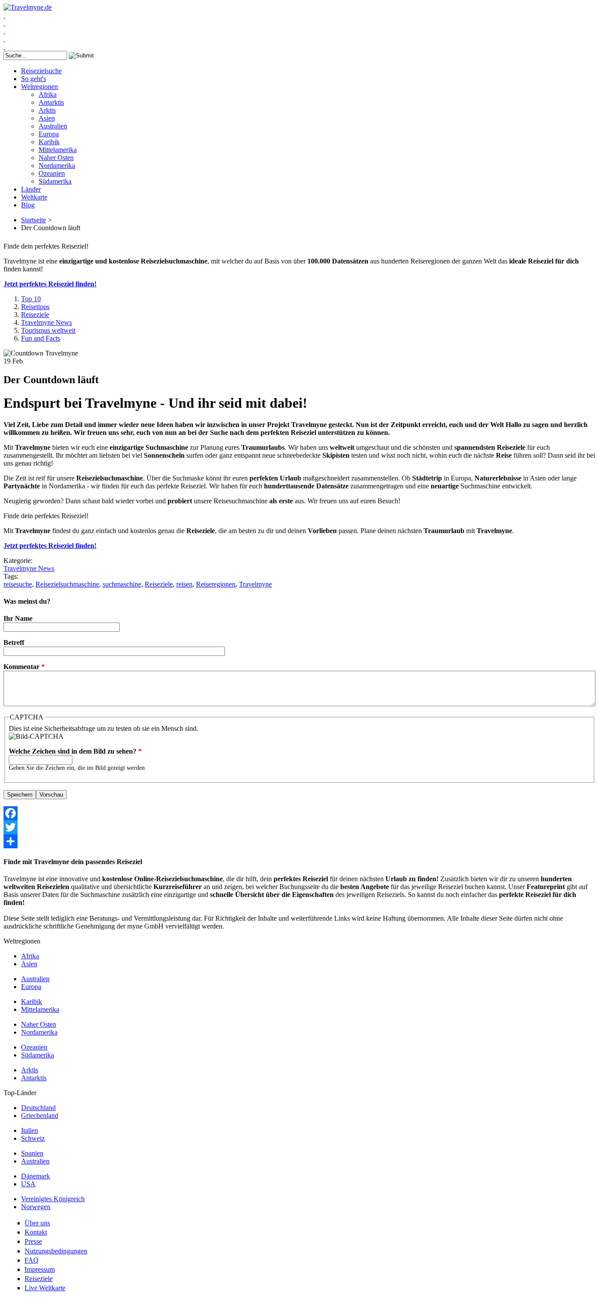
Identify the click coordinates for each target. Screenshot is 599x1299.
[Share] (299, 841)
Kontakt (36, 1232)
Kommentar (24, 666)
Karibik (49, 142)
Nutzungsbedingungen (56, 1251)
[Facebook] (299, 813)
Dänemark (35, 1176)
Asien (47, 118)
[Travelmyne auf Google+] (4, 31)
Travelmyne (255, 584)
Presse (33, 1241)
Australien (53, 126)
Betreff (14, 642)
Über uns (37, 1223)
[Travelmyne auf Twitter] (4, 23)
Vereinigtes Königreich (53, 1199)
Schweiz (33, 1138)
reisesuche (18, 584)
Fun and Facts (40, 338)
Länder (31, 189)
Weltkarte (34, 197)
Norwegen (35, 1206)
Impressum (40, 1269)
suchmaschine (122, 584)
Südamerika (55, 181)
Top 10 (31, 299)
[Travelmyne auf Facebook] (4, 15)
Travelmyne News (46, 322)
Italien (29, 1130)
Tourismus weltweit (48, 330)
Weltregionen (39, 86)
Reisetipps (35, 306)
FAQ (32, 1260)
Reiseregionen (215, 584)
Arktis (47, 110)
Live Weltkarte (45, 1288)
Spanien (32, 1153)
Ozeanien (52, 173)
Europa (49, 134)
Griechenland (39, 1115)
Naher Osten (56, 157)
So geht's (33, 78)
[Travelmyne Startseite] (28, 7)
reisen (184, 584)
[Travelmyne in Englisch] (4, 46)
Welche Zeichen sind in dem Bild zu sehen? (75, 751)
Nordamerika (57, 165)
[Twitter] (299, 827)
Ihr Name (18, 618)
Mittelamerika (58, 149)
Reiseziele (35, 314)
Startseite (33, 220)
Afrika (48, 94)
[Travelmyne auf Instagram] (4, 39)
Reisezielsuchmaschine (67, 584)
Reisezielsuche (41, 71)
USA (28, 1184)
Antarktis (51, 102)
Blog (28, 205)
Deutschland (38, 1107)
